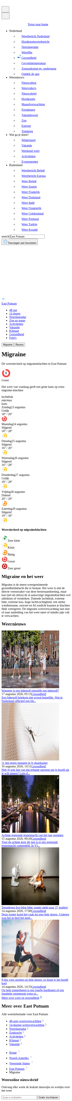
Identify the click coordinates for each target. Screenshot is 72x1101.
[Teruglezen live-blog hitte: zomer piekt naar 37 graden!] (30, 904)
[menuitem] (39, 52)
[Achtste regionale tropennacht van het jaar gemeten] (30, 831)
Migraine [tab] (7, 344)
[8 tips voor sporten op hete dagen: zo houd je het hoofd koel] (30, 976)
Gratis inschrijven (48, 1097)
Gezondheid (38, 694)
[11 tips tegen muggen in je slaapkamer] (30, 759)
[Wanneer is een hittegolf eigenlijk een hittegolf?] (30, 687)
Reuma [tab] (19, 344)
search (5, 236)
